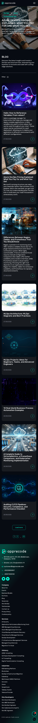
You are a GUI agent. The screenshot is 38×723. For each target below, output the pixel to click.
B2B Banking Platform (9, 668)
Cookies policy (6, 614)
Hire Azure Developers (9, 700)
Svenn (4, 684)
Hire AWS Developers (8, 702)
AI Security (5, 622)
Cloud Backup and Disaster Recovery (13, 632)
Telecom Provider (7, 692)
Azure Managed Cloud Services (11, 629)
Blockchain (5, 671)
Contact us (5, 609)
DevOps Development (8, 637)
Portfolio (5, 596)
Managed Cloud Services (9, 643)
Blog (3, 598)
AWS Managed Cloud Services (11, 627)
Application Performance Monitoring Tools (15, 624)
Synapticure (5, 687)
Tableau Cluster (7, 690)
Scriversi (4, 682)
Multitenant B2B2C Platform (11, 679)
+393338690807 (9, 570)
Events (4, 590)
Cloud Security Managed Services (12, 635)
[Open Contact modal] (34, 719)
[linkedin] (3, 579)
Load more (19, 527)
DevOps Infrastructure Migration (12, 674)
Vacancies (5, 601)
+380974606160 (9, 574)
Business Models (7, 593)
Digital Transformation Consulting (13, 661)
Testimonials (6, 606)
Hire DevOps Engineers (9, 705)
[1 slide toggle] (3, 41)
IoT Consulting (6, 658)
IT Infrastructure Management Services (14, 640)
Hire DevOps (5, 603)
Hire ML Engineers (7, 710)
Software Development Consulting (13, 656)
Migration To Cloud (8, 645)
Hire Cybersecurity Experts (10, 708)
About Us (5, 588)
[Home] (8, 3)
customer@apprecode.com (14, 566)
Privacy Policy (6, 611)
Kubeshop (5, 676)
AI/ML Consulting (7, 653)
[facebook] (8, 579)
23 (24, 536)
